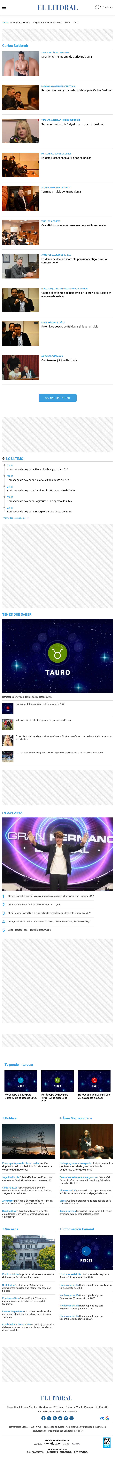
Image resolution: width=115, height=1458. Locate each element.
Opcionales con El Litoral (60, 1430)
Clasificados (45, 1407)
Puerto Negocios (46, 1411)
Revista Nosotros (29, 1407)
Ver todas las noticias (14, 518)
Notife (59, 1411)
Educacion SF (70, 1411)
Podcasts (70, 1407)
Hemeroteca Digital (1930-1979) (25, 1427)
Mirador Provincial (85, 1407)
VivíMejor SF (102, 1407)
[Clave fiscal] (107, 1447)
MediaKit (78, 1430)
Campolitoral (13, 1407)
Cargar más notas (57, 397)
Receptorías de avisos (53, 1427)
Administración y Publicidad (80, 1427)
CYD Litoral (58, 1407)
